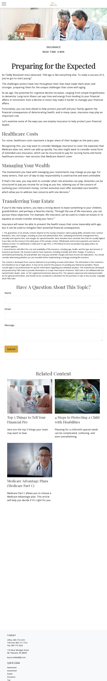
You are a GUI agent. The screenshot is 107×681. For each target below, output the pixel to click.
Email (8, 309)
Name (8, 292)
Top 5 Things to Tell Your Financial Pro (26, 419)
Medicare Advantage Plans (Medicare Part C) (27, 483)
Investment (12, 670)
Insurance (11, 677)
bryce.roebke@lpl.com (16, 657)
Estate (10, 674)
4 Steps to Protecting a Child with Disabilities (77, 419)
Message (9, 325)
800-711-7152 (21, 642)
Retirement (12, 667)
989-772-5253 (19, 640)
